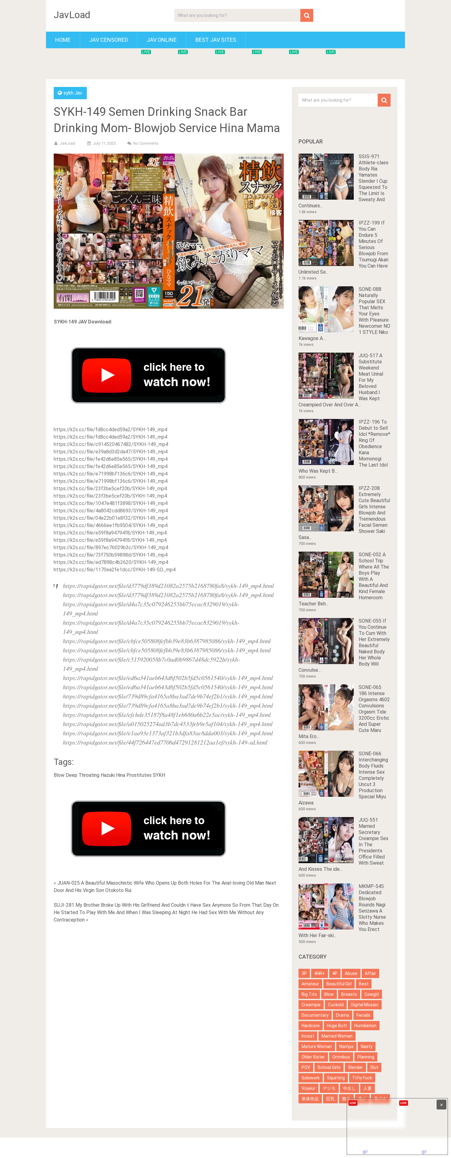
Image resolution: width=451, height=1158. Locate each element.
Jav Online (162, 40)
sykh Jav (73, 93)
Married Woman (337, 1036)
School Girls (329, 1067)
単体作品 (310, 1098)
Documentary (315, 1015)
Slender (355, 1067)
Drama (342, 1015)
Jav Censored (108, 40)
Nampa (346, 1046)
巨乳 (330, 1098)
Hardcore (311, 1025)
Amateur (310, 983)
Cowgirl (371, 994)
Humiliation (365, 1025)
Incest (308, 1036)
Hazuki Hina (113, 775)
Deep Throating (82, 775)
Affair (370, 973)
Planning (365, 1056)
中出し (349, 1088)
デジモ (329, 1088)
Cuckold (336, 1004)
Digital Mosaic (365, 1004)
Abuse (351, 973)
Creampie (311, 1004)
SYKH (159, 775)
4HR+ (319, 973)
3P (304, 973)
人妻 (367, 1088)
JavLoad (72, 15)
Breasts (349, 994)
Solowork (311, 1077)
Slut (374, 1067)
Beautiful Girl (339, 983)
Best (363, 983)
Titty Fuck (362, 1077)
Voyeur (308, 1088)
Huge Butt (337, 1025)
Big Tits (309, 994)
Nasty (366, 1046)
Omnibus (341, 1056)
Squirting (336, 1077)
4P (334, 973)
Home (63, 40)
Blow (59, 775)
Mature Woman (317, 1046)
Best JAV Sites (215, 40)
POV (306, 1067)
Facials (363, 1015)
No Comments (146, 143)
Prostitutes (139, 775)
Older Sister (313, 1056)
